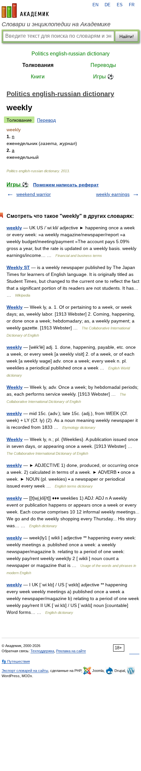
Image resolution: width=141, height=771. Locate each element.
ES (120, 5)
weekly (14, 227)
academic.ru (25, 10)
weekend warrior (33, 194)
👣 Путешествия (16, 661)
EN (95, 5)
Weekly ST (18, 267)
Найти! (126, 36)
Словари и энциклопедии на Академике (56, 24)
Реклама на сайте (71, 651)
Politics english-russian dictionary (70, 53)
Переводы (103, 65)
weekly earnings (113, 194)
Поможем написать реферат (66, 184)
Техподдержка (42, 651)
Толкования (37, 65)
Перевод (46, 120)
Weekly (15, 307)
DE (108, 5)
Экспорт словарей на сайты (25, 671)
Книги (38, 76)
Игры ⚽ (103, 76)
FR (131, 5)
